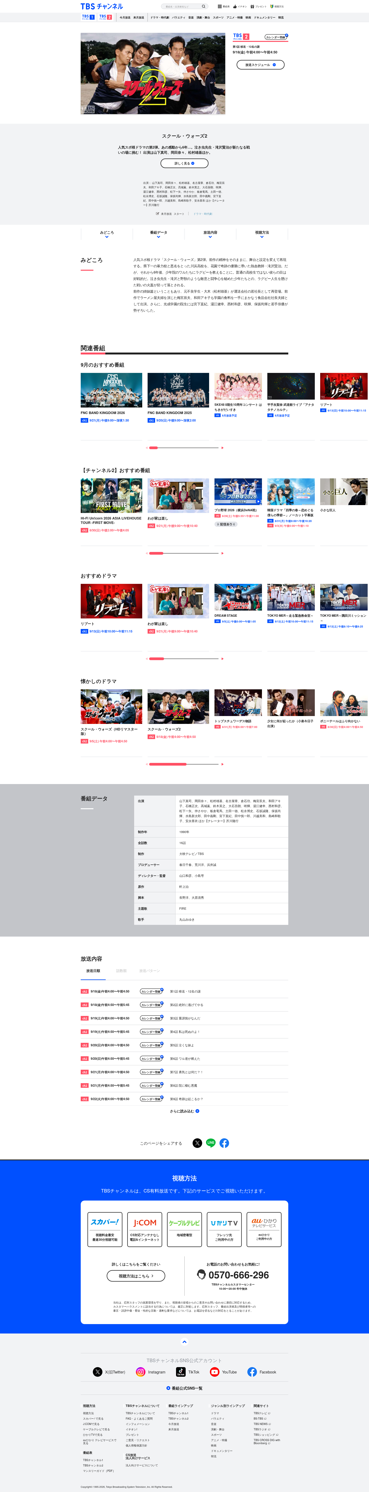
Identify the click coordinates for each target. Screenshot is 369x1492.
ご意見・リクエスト (138, 1440)
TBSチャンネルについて (140, 1413)
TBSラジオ (260, 1429)
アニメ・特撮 (235, 17)
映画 (248, 17)
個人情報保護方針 (136, 1445)
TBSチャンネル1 (88, 17)
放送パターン (149, 971)
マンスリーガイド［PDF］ (99, 1471)
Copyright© (87, 1486)
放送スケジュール (257, 64)
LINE (211, 1143)
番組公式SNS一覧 (187, 1388)
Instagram (156, 1372)
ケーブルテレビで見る (96, 1429)
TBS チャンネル (102, 6)
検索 (203, 6)
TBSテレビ (260, 1413)
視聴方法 (279, 6)
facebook (224, 1143)
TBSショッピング (264, 1434)
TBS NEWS (261, 1424)
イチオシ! (131, 1429)
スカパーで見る (93, 1418)
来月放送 (138, 17)
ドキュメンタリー (264, 17)
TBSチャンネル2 (105, 17)
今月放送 (125, 17)
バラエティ (178, 17)
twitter (197, 1143)
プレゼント (261, 6)
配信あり (226, 524)
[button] (222, 448)
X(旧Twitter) (115, 1372)
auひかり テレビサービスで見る (99, 1441)
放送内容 (210, 232)
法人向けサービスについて (142, 1465)
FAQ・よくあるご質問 (139, 1418)
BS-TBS (258, 1418)
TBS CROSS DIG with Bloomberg (267, 1441)
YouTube (229, 1372)
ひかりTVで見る (93, 1434)
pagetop (184, 1342)
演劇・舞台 (203, 17)
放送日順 (93, 971)
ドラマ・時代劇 (159, 17)
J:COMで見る (91, 1424)
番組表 (226, 6)
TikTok (193, 1372)
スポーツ (218, 17)
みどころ (107, 232)
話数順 (121, 971)
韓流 (281, 17)
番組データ (158, 232)
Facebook (268, 1372)
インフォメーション (138, 1424)
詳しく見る (182, 163)
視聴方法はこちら (134, 1276)
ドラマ (215, 1413)
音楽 (191, 17)
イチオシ (242, 6)
